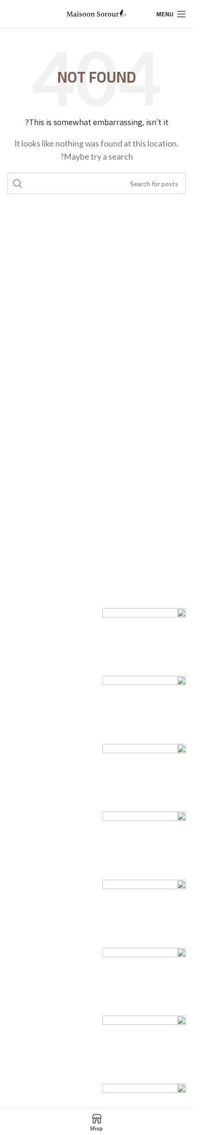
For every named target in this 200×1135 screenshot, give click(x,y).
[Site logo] (97, 12)
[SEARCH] (17, 183)
